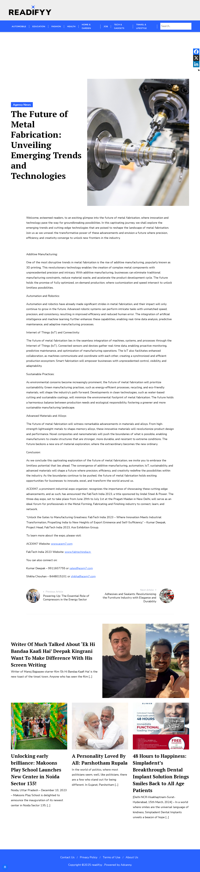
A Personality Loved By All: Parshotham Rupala (100, 759)
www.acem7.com (61, 544)
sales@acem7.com (81, 568)
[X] (196, 58)
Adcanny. (126, 865)
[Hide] (199, 70)
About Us (132, 857)
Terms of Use (111, 857)
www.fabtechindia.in (78, 552)
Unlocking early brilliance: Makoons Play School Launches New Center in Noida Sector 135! (36, 770)
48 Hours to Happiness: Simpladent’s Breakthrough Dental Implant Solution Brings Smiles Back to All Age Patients (161, 773)
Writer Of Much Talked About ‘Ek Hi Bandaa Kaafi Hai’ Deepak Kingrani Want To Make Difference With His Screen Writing (53, 654)
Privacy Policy (88, 857)
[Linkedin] (196, 64)
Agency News (22, 105)
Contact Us (67, 857)
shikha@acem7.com (83, 576)
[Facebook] (196, 52)
